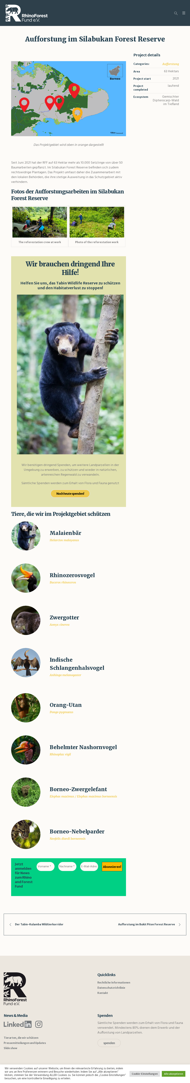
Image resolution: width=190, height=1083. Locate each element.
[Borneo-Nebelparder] (25, 834)
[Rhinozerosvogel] (25, 578)
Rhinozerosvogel (72, 575)
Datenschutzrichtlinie (111, 987)
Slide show (10, 1048)
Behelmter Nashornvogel (83, 747)
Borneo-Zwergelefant (78, 789)
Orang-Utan (66, 705)
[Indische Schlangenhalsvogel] (25, 662)
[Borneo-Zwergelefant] (25, 792)
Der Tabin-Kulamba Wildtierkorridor (39, 924)
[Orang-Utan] (25, 707)
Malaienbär (65, 533)
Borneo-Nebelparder (77, 831)
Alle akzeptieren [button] (173, 1073)
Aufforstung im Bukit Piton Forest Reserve (146, 924)
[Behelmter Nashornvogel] (25, 749)
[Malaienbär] (25, 535)
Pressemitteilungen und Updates (25, 1043)
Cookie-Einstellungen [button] (145, 1073)
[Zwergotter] (25, 620)
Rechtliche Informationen (113, 982)
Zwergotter (64, 617)
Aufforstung (170, 64)
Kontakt (102, 993)
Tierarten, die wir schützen (21, 1037)
